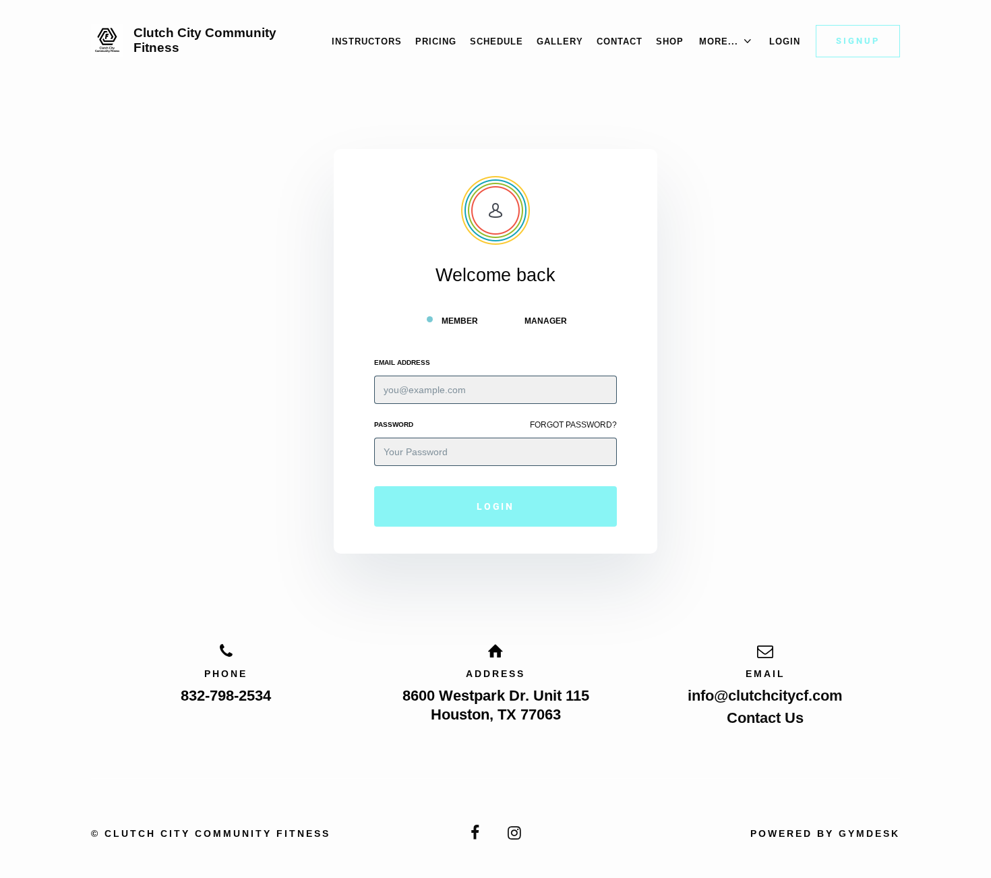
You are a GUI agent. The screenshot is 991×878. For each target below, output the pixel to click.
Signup (858, 41)
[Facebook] (476, 833)
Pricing (435, 41)
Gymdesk (869, 833)
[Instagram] (516, 833)
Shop (670, 41)
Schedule (496, 41)
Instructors (367, 41)
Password (393, 424)
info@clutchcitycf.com (765, 695)
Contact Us (765, 717)
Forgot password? (573, 425)
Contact (619, 41)
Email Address (402, 362)
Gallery (560, 41)
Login (784, 41)
